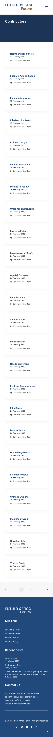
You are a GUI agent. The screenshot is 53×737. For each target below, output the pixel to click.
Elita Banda (16, 408)
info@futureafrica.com (15, 700)
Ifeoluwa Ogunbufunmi (22, 386)
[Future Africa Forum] (18, 7)
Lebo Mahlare (17, 297)
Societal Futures (12, 637)
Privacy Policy (11, 641)
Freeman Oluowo (19, 474)
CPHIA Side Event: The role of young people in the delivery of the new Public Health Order (26, 673)
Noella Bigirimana (19, 363)
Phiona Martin (17, 341)
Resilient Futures (12, 633)
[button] (46, 7)
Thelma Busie (17, 563)
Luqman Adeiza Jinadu (22, 75)
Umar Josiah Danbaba (22, 208)
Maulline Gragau (19, 518)
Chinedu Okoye (18, 142)
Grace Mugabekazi (20, 452)
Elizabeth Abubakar (20, 120)
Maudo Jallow (17, 430)
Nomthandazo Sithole (22, 53)
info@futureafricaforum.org (17, 703)
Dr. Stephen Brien (13, 665)
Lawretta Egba (18, 231)
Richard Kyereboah (20, 164)
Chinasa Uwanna (19, 496)
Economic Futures (13, 629)
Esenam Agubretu (20, 98)
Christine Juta (17, 541)
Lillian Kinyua (11, 658)
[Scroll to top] (47, 731)
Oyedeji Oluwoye (19, 275)
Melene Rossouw (19, 186)
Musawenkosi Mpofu (21, 253)
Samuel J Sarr (17, 319)
